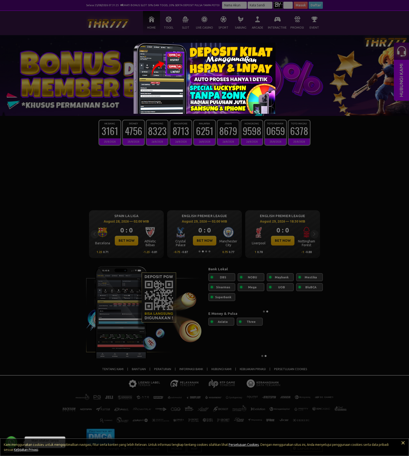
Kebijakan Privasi (26, 450)
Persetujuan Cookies (244, 445)
